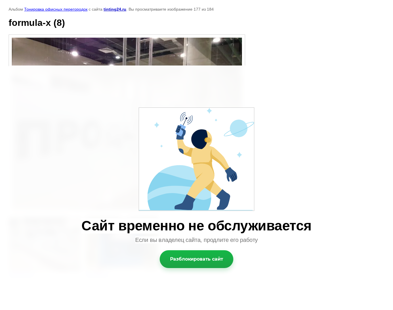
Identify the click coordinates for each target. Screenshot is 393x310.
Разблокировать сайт (196, 259)
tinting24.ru (115, 9)
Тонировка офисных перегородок (55, 9)
